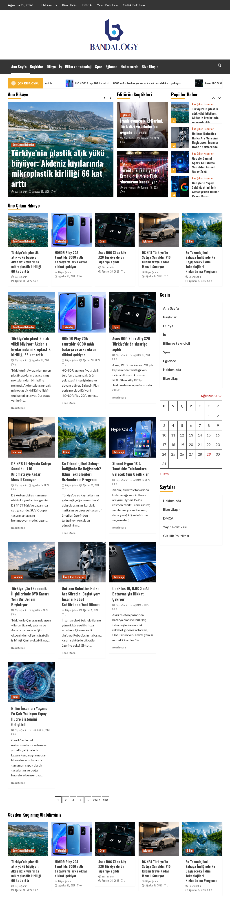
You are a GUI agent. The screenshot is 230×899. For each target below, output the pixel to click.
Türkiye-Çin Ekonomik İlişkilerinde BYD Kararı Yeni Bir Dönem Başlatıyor (30, 596)
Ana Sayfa (19, 66)
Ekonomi (17, 577)
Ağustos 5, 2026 (40, 610)
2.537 (96, 799)
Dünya (51, 66)
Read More (18, 408)
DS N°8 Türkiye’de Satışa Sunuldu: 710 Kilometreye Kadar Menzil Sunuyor (156, 259)
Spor (98, 66)
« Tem (164, 474)
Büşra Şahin (21, 191)
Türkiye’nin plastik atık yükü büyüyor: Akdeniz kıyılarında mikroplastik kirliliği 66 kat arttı (57, 168)
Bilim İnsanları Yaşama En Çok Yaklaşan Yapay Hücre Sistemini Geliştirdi (29, 716)
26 (182, 454)
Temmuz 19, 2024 (150, 187)
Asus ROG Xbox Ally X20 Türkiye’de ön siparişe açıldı (112, 257)
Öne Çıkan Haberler (23, 144)
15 (209, 435)
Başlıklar (36, 66)
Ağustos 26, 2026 (40, 191)
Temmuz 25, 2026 (41, 730)
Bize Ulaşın (69, 5)
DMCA (87, 5)
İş (60, 66)
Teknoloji (61, 241)
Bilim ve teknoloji (78, 66)
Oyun (102, 241)
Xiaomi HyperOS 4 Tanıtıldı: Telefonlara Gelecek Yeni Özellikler (130, 469)
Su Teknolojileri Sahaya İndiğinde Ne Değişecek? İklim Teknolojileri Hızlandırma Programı (201, 262)
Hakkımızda (49, 5)
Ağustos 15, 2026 (154, 276)
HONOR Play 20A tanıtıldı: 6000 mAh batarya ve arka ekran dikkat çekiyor (90, 83)
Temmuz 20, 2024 (150, 138)
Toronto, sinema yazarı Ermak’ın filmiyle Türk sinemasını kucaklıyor (139, 175)
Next (105, 799)
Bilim (189, 241)
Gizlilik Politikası (134, 5)
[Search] (219, 65)
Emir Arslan (130, 138)
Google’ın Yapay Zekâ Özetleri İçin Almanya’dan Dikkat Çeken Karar (205, 165)
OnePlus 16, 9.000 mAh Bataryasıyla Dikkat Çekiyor (131, 594)
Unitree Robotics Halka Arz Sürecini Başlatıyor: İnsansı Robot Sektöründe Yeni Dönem (205, 117)
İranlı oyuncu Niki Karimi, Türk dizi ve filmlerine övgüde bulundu (141, 126)
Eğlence (111, 66)
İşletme (147, 241)
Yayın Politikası (107, 5)
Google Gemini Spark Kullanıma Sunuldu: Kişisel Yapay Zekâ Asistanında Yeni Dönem (203, 144)
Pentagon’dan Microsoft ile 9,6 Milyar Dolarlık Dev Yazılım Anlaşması (205, 189)
